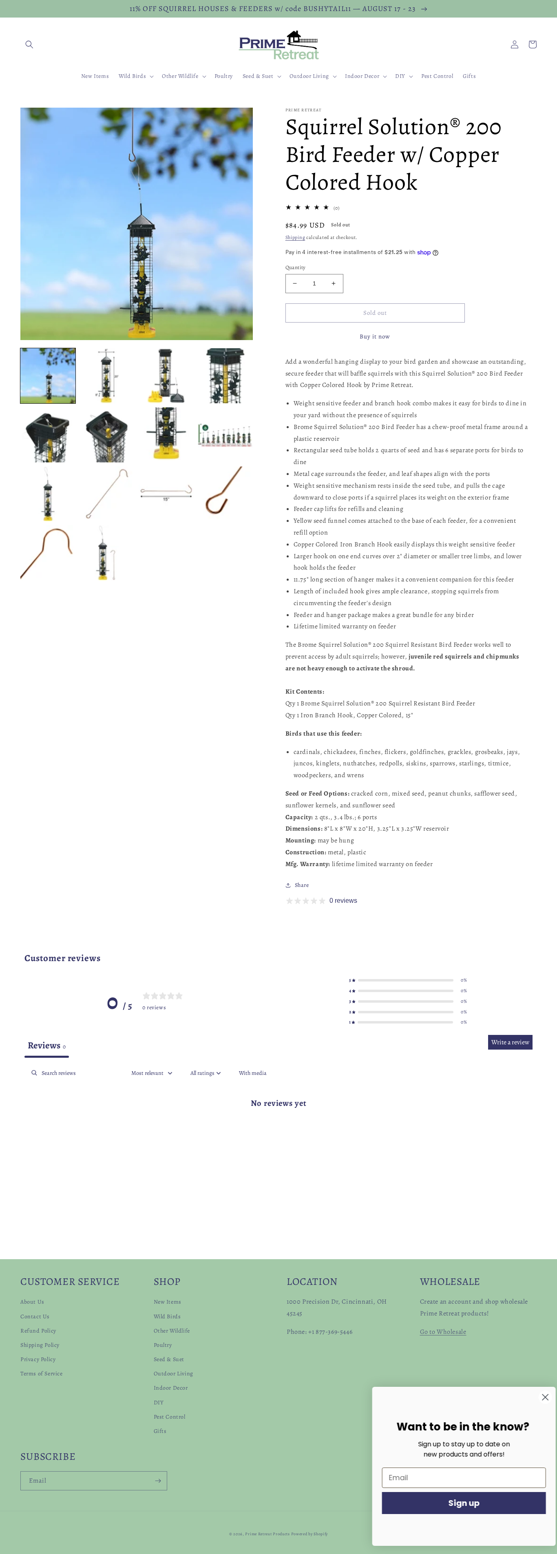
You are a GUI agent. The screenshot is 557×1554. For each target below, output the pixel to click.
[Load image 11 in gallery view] (166, 494)
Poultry (163, 1345)
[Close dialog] (538, 1397)
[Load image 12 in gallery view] (225, 494)
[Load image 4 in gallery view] (225, 375)
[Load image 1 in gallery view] (47, 375)
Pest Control (170, 1417)
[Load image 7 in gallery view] (166, 434)
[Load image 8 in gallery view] (225, 434)
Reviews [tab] (47, 1045)
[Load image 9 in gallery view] (47, 494)
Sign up (457, 1503)
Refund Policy (38, 1331)
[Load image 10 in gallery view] (107, 494)
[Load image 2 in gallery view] (107, 375)
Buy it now (375, 336)
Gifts (160, 1431)
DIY (159, 1402)
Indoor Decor (171, 1388)
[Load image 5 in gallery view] (47, 434)
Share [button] (302, 885)
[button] (29, 44)
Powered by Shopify (309, 1533)
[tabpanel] (278, 1129)
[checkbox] (252, 1073)
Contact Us (35, 1316)
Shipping (295, 237)
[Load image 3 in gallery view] (166, 375)
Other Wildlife (172, 1331)
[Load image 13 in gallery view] (47, 552)
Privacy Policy (37, 1359)
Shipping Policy (40, 1345)
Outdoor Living (173, 1373)
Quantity (295, 267)
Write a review (510, 1042)
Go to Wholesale (443, 1331)
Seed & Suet (169, 1359)
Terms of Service (41, 1373)
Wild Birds (167, 1316)
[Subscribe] (158, 1480)
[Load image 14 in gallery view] (107, 552)
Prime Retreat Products (267, 1533)
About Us (32, 1302)
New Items (167, 1302)
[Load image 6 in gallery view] (107, 434)
